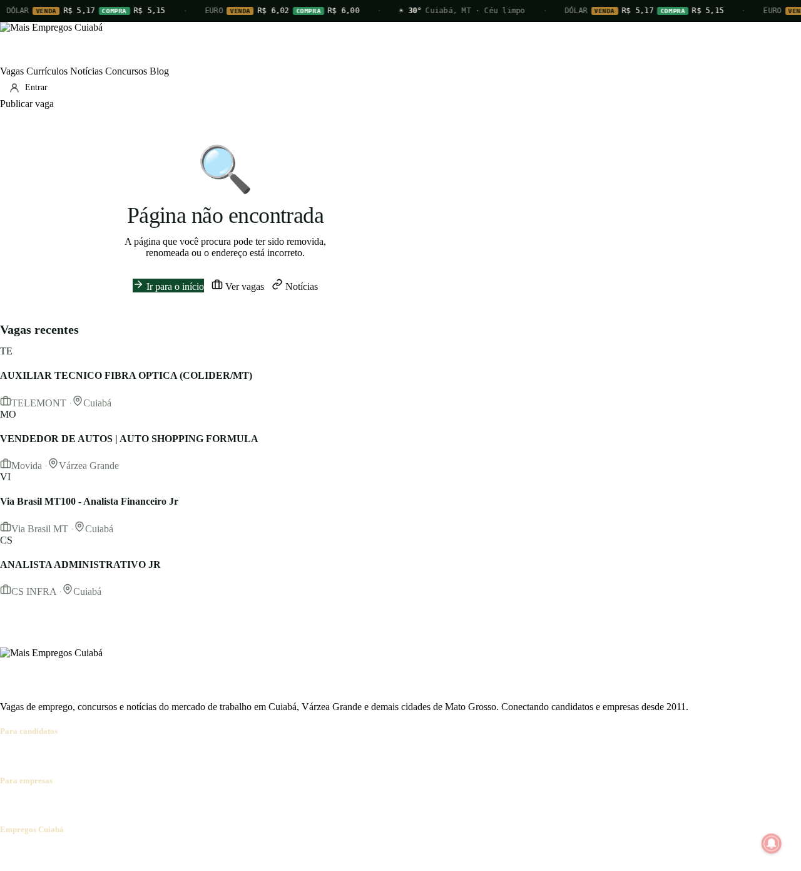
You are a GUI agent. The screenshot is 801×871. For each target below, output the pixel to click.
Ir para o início (174, 286)
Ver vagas (243, 286)
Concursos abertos (155, 755)
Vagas (12, 71)
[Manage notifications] (772, 843)
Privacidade (178, 853)
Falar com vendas (240, 805)
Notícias (86, 71)
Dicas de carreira (300, 755)
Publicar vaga (27, 103)
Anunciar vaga (29, 805)
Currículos (47, 71)
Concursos (126, 71)
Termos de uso (123, 853)
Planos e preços (172, 805)
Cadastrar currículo (78, 755)
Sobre (11, 853)
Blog (159, 71)
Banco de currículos (100, 805)
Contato (76, 853)
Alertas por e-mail (228, 755)
